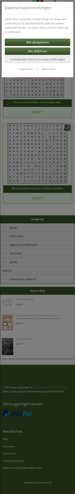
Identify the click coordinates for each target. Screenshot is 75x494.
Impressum (25, 69)
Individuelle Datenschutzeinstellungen (37, 59)
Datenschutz (48, 69)
